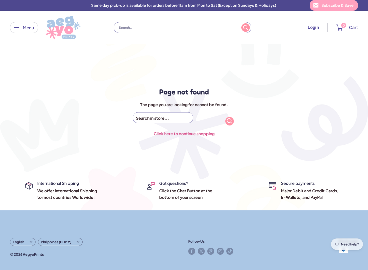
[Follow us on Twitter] (201, 250)
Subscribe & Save (337, 5)
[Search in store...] (229, 121)
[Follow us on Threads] (210, 250)
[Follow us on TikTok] (229, 250)
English (18, 242)
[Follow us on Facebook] (191, 250)
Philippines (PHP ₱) (56, 242)
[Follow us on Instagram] (220, 250)
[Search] (245, 27)
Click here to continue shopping (184, 133)
